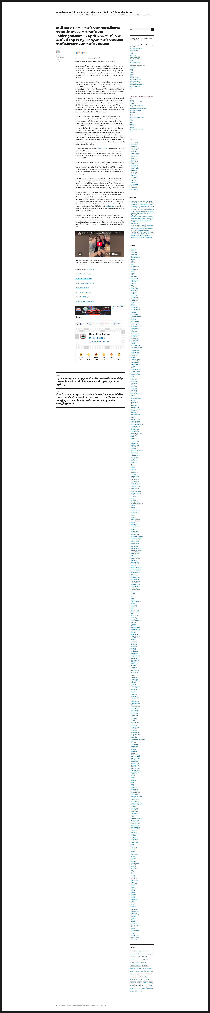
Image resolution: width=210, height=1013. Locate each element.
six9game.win (134, 712)
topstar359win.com (136, 772)
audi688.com (134, 314)
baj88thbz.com (135, 321)
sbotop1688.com (135, 686)
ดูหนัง (131, 122)
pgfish (132, 600)
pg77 (132, 596)
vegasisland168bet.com (137, 803)
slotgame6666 (135, 722)
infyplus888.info (135, 454)
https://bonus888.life (135, 59)
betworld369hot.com (136, 347)
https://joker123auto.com (136, 105)
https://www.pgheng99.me (137, 117)
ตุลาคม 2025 (134, 160)
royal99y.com (134, 669)
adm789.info (134, 292)
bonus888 (133, 357)
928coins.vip (134, 278)
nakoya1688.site (135, 562)
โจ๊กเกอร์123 (132, 47)
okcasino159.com (135, 577)
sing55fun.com (135, 708)
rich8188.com (134, 662)
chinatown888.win (136, 369)
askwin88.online (135, 311)
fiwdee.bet (133, 404)
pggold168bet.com (136, 601)
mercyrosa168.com (136, 538)
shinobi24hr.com (135, 705)
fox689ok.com (135, 411)
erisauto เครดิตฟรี (134, 954)
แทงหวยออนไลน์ (135, 937)
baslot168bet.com (135, 328)
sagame (132, 103)
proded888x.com (135, 638)
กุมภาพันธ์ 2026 (135, 153)
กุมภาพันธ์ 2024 (135, 187)
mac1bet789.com (135, 521)
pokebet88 (133, 632)
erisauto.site (134, 390)
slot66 (131, 53)
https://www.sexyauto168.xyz (137, 65)
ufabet (132, 784)
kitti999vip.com (135, 488)
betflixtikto (134, 337)
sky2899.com (134, 713)
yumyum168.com (135, 834)
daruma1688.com (135, 373)
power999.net (134, 634)
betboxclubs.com (135, 333)
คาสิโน (132, 846)
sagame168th (134, 679)
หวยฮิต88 (133, 916)
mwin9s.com (134, 560)
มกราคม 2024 (134, 189)
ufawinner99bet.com (136, 796)
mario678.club (135, 529)
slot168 (133, 720)
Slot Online (134, 718)
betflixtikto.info (135, 338)
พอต (132, 870)
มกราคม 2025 (134, 175)
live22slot (133, 500)
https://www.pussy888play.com (138, 108)
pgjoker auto (134, 605)
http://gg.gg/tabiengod (83, 292)
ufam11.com (134, 787)
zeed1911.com (134, 841)
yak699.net (134, 830)
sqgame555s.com (135, 732)
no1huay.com (134, 576)
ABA (132, 285)
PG (131, 591)
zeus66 (133, 844)
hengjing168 (134, 435)
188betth (133, 263)
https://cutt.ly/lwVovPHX (83, 278)
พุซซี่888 (133, 872)
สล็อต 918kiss (134, 884)
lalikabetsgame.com (136, 493)
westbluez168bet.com (136, 818)
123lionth (133, 251)
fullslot (131, 119)
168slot (133, 259)
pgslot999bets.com (136, 619)
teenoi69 (133, 749)
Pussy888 (133, 650)
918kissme (134, 276)
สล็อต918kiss (134, 899)
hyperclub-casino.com (137, 450)
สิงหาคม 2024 (134, 184)
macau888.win (135, 524)
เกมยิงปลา (133, 918)
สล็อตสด (133, 908)
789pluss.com (134, 269)
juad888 (133, 478)
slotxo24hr (132, 67)
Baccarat (133, 318)
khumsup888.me (135, 483)
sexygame (133, 700)
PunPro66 (133, 639)
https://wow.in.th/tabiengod (84, 301)
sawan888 (133, 682)
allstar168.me (134, 300)
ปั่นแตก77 (133, 866)
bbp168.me (134, 330)
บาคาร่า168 (133, 861)
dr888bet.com (134, 378)
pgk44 (132, 608)
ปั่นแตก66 (133, 865)
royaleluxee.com (135, 670)
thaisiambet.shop (135, 755)
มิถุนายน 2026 (134, 146)
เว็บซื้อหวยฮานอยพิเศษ (136, 925)
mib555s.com (134, 546)
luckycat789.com (135, 510)
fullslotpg (133, 412)
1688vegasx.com (135, 257)
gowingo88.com (135, 429)
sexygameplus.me (135, 703)
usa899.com (134, 798)
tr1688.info (134, 774)
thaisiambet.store (135, 758)
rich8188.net (134, 663)
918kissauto (134, 275)
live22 (131, 120)
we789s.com (134, 817)
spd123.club (134, 729)
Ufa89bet (133, 780)
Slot (132, 717)
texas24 (133, 753)
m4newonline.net (135, 519)
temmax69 (134, 751)
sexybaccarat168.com (136, 698)
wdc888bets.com (135, 815)
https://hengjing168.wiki (136, 48)
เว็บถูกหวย (133, 927)
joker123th (133, 474)
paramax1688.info (135, 589)
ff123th (133, 400)
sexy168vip (134, 694)
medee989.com (135, 533)
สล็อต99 (133, 901)
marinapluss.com (135, 526)
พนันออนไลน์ (134, 868)
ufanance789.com (135, 791)
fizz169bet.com (135, 407)
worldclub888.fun (135, 823)
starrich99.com (135, 743)
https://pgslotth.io (134, 77)
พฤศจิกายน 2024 (135, 179)
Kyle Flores (97, 338)
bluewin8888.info (135, 350)
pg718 (132, 595)
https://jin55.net (134, 50)
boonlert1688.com (136, 359)
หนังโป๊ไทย (132, 71)
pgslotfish (133, 624)
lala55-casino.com (136, 491)
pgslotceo (133, 622)
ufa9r (132, 782)
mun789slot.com (135, 557)
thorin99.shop (135, 763)
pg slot (131, 114)
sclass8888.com (135, 687)
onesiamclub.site (135, 581)
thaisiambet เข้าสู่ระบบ (143, 977)
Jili (131, 464)
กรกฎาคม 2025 (134, 165)
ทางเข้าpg (133, 858)
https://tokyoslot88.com (136, 83)
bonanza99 (134, 355)
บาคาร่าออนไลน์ (135, 863)
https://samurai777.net (136, 81)
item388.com (134, 457)
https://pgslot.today (135, 62)
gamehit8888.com (135, 423)
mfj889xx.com (135, 541)
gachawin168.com (135, 421)
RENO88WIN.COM (135, 660)
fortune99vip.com (135, 409)
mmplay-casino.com (136, 548)
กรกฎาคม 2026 (135, 144)
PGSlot (132, 614)
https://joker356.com (135, 79)
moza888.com (134, 555)
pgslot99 (133, 617)
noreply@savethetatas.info (101, 341)
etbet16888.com (135, 393)
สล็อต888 (132, 60)
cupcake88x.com (135, 371)
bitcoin (133, 349)
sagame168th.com (136, 681)
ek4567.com (134, 385)
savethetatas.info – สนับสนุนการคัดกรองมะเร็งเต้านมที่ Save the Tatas (94, 12)
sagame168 (134, 677)
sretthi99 (133, 736)
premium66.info (135, 636)
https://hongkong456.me (136, 129)
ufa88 (132, 779)
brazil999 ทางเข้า (135, 362)
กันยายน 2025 (134, 162)
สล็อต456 (133, 889)
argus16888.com (135, 309)
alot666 (133, 304)
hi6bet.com (134, 436)
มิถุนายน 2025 (134, 167)
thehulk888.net (135, 760)
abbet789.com (134, 288)
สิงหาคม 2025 (134, 163)
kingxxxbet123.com (136, 486)
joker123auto (134, 472)
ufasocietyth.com (135, 792)
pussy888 (132, 64)
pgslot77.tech (134, 615)
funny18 (132, 74)
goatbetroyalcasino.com (137, 424)
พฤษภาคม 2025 (135, 168)
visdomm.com (134, 811)
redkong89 (134, 658)
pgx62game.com (135, 627)
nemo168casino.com (136, 567)
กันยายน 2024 (134, 182)
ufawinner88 (134, 794)
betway (133, 343)
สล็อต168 (133, 887)
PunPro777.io (134, 644)
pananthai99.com (135, 586)
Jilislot (132, 466)
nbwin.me (133, 565)
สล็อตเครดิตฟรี (134, 911)
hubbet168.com (135, 445)
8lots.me (133, 271)
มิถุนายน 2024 (134, 186)
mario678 (133, 527)
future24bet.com (135, 419)
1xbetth (132, 72)
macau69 (133, 522)
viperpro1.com (134, 808)
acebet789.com (135, 290)
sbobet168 (133, 684)
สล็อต (132, 882)
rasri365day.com (135, 655)
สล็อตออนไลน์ (134, 909)
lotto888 (133, 507)
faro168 (132, 127)
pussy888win (134, 653)
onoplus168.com (135, 583)
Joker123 (133, 471)
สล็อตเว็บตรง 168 (135, 915)
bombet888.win (135, 352)
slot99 (131, 52)
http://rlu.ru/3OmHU (82, 288)
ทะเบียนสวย (109, 206)
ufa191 (132, 777)
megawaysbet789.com (137, 536)
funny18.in (133, 417)
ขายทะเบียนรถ (103, 149)
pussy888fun (134, 651)
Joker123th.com (135, 476)
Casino (132, 367)
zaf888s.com (134, 837)
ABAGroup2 (134, 287)
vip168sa (133, 806)
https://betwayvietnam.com (137, 84)
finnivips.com (134, 402)
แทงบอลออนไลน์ (135, 935)
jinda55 (133, 467)
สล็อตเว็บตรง (133, 55)
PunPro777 (134, 643)
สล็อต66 (133, 892)
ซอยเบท (133, 851)
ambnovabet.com (135, 307)
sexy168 (133, 693)
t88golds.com (134, 746)
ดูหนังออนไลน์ (133, 124)
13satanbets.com (135, 256)
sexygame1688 (135, 701)
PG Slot (133, 593)
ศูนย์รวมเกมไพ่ (134, 880)
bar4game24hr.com (136, 324)
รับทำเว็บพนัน (134, 878)
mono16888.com (135, 552)
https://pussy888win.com (136, 110)
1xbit (132, 264)
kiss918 (132, 76)
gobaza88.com (134, 428)
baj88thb (133, 319)
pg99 (132, 598)
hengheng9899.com (136, 433)
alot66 (132, 302)
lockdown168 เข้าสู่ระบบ (137, 503)
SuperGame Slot (135, 744)
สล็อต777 (133, 896)
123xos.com (134, 252)
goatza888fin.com (135, 426)
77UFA (132, 268)
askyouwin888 (135, 312)
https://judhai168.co (135, 57)
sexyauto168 (134, 696)
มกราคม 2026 (134, 155)
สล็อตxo (133, 904)
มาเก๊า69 (133, 873)
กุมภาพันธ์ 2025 (135, 174)
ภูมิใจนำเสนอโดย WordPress (99, 1005)
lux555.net (133, 515)
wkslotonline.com (135, 822)
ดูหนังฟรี (132, 126)
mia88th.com (134, 545)
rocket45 (133, 665)
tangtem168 (134, 748)
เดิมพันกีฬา (133, 921)
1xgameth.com (135, 266)
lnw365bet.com (135, 502)
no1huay (133, 574)
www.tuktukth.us (135, 827)
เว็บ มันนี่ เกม (134, 923)
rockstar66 (134, 667)
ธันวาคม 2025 (134, 156)
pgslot (131, 88)
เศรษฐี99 (133, 934)
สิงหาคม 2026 (134, 143)
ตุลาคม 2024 (134, 180)
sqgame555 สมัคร (146, 974)
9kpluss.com (134, 280)
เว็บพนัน (133, 928)
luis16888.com (135, 514)
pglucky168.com (135, 610)
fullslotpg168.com (135, 414)
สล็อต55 (133, 891)
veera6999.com (135, 799)
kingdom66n (134, 484)
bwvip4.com (134, 366)
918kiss (132, 100)
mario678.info (134, 531)
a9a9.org (133, 281)
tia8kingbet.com (135, 765)
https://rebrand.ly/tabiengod (84, 283)
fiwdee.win (134, 405)
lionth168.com (135, 495)
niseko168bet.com (136, 571)
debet (132, 376)
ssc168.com (134, 737)
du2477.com (134, 381)
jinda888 (133, 469)
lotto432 (133, 505)
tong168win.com (135, 768)
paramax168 (142, 959)
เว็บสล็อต (133, 932)
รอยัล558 (133, 877)
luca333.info (134, 509)
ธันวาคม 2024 (134, 177)
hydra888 (133, 448)
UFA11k (133, 775)
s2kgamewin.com (135, 674)
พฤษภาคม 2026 (135, 148)
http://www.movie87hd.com (137, 107)
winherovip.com (135, 820)
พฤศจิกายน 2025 (135, 158)
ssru (132, 741)
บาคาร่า (133, 860)
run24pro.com (134, 672)
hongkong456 (134, 443)
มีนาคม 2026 (134, 151)
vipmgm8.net (134, 810)
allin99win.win (135, 297)
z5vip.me (133, 835)
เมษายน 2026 (134, 149)
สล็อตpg (133, 903)
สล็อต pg (133, 885)
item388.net (134, 460)
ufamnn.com (134, 789)
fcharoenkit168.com (136, 397)
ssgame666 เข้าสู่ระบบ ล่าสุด (138, 739)
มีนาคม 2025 (134, 172)
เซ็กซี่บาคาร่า (134, 920)
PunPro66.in (134, 641)
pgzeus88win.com (135, 629)
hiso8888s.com (135, 440)
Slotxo (132, 724)
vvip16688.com (135, 813)
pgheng (133, 603)
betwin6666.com (135, 345)
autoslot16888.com (136, 316)
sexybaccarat (133, 112)
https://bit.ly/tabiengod (83, 274)
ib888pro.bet (134, 452)
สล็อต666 (133, 894)
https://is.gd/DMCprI (82, 297)
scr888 (133, 691)
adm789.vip (134, 295)
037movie (133, 249)
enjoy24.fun (134, 386)
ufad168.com (134, 786)
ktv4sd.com (134, 490)
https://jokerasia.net (135, 86)
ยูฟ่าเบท (133, 875)
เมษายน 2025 (134, 170)
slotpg (131, 69)
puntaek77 (133, 648)
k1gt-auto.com (135, 479)
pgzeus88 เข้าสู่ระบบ (135, 965)
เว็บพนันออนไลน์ (135, 930)
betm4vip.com (134, 342)
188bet (132, 261)
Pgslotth (133, 626)
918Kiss (133, 273)
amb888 (133, 306)
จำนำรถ (133, 849)
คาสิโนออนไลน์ (134, 847)
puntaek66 (134, 646)
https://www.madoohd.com (137, 102)
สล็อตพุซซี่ (133, 906)
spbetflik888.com (135, 727)
